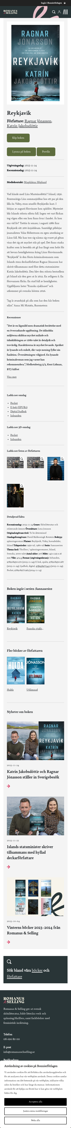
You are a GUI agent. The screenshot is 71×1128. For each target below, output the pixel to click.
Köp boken (18, 138)
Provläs (46, 151)
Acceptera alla (35, 1102)
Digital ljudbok (18, 411)
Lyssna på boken (21, 151)
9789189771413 (43, 566)
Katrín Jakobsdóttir (22, 126)
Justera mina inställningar (35, 1111)
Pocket (14, 403)
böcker (37, 970)
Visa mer (12, 377)
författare (14, 977)
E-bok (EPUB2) (18, 407)
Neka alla (35, 1120)
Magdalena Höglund (35, 182)
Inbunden (15, 415)
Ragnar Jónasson (37, 121)
